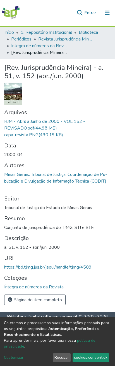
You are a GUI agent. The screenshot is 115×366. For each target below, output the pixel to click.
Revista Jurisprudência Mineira (66, 39)
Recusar (61, 357)
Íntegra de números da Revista (39, 46)
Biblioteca (88, 32)
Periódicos (21, 39)
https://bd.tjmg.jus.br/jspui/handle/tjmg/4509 (48, 267)
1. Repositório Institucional (46, 32)
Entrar (90, 13)
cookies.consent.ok (90, 357)
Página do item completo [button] (37, 300)
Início (9, 32)
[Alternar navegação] (107, 12)
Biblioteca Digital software (33, 317)
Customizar (13, 357)
